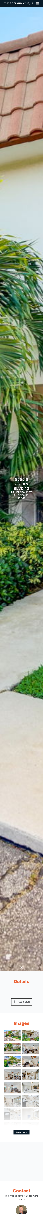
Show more (21, 1132)
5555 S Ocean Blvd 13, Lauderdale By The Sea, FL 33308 (19, 3)
